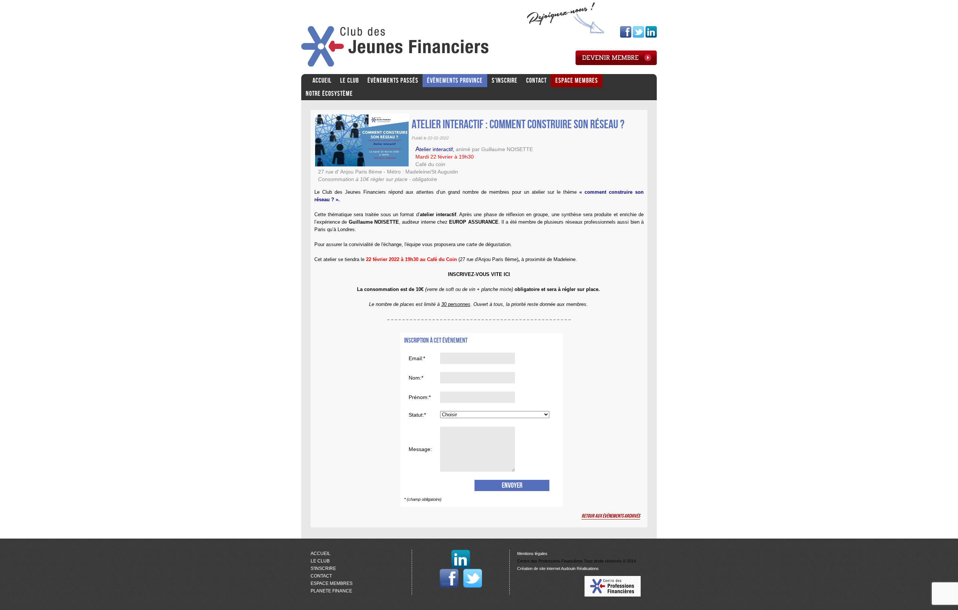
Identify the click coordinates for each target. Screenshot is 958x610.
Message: (420, 449)
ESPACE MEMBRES (576, 81)
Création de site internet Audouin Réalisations (558, 568)
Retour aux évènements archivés (611, 516)
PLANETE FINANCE (331, 591)
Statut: (416, 415)
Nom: (415, 378)
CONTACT (536, 81)
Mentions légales (532, 553)
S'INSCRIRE (505, 81)
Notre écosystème (329, 94)
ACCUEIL (322, 81)
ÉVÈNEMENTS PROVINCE (455, 81)
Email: (416, 358)
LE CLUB (349, 81)
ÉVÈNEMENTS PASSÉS (392, 81)
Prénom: (419, 397)
